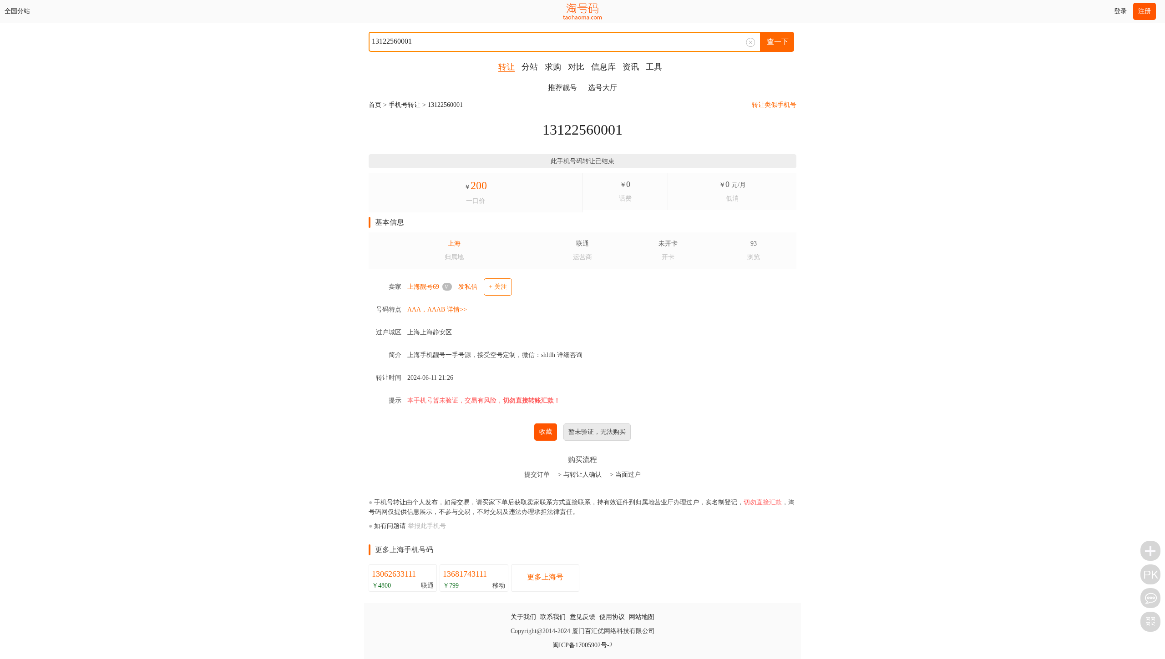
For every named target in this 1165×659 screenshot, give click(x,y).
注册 (1144, 11)
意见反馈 (582, 617)
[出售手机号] (1150, 551)
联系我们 (553, 617)
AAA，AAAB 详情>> (437, 309)
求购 (553, 66)
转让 (506, 66)
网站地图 (641, 617)
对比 (576, 66)
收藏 (545, 431)
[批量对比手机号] (1150, 574)
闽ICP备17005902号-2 (582, 645)
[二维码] (1150, 622)
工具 (654, 66)
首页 (375, 104)
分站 (530, 66)
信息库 (603, 66)
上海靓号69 (423, 286)
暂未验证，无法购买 (597, 431)
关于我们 (523, 617)
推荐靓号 (562, 87)
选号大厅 (602, 87)
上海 (454, 243)
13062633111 (394, 574)
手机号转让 (404, 104)
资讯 (631, 66)
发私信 (467, 286)
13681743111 (465, 574)
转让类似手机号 (774, 104)
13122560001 (445, 104)
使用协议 (612, 617)
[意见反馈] (1150, 598)
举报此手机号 (427, 526)
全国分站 (17, 11)
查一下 (778, 41)
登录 (1120, 11)
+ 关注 (498, 286)
